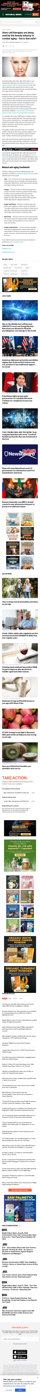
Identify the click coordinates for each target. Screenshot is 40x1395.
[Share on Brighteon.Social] (3, 46)
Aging (9, 29)
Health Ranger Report (10, 1225)
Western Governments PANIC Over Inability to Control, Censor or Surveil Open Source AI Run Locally (20, 1264)
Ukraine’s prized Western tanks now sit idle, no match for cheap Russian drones (17, 1072)
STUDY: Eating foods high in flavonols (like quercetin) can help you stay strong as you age (19, 734)
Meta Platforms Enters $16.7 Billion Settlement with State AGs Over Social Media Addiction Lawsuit (18, 1029)
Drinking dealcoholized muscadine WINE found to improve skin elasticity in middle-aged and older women (19, 669)
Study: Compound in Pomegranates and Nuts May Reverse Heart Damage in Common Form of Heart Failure (18, 1161)
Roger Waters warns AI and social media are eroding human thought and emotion (19, 1021)
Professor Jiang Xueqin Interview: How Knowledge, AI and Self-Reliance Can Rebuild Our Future (19, 1300)
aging (7, 50)
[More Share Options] (13, 46)
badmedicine (25, 50)
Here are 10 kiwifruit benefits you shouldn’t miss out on (16, 767)
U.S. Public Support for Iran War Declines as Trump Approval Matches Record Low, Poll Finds (19, 1139)
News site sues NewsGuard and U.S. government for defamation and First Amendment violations (18, 470)
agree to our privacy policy (16, 1386)
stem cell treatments (11, 274)
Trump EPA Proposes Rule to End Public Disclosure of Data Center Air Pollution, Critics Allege (19, 1102)
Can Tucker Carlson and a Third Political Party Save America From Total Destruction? (19, 1276)
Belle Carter (13, 321)
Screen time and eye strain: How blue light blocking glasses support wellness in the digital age (19, 1169)
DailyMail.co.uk (6, 248)
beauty (4, 51)
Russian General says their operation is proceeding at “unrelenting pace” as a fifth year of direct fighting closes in (19, 1013)
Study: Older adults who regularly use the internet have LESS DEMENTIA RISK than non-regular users (20, 635)
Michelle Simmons (15, 42)
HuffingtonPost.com (8, 252)
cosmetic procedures (12, 51)
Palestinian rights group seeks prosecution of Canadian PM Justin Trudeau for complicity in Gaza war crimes (17, 399)
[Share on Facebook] (7, 46)
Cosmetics (23, 51)
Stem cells (12, 52)
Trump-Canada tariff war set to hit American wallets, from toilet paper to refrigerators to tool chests (18, 1124)
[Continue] (36, 1339)
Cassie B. (12, 393)
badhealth (18, 50)
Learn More (8, 1390)
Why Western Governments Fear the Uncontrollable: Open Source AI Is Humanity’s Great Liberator (17, 1094)
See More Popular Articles (20, 1190)
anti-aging (12, 50)
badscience (33, 50)
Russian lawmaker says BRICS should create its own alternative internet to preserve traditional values (18, 504)
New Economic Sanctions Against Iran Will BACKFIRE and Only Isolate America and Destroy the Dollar (18, 1313)
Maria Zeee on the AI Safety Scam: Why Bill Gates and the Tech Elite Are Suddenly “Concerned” (18, 1146)
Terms (16, 1366)
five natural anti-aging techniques (24, 173)
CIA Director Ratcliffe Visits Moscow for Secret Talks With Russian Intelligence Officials (18, 1005)
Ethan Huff (13, 357)
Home (4, 29)
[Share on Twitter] (10, 46)
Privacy (11, 1366)
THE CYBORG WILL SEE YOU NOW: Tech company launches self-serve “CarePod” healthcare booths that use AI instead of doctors (19, 435)
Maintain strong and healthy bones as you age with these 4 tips (18, 702)
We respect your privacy (20, 1343)
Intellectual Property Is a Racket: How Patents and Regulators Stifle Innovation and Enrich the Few (19, 1109)
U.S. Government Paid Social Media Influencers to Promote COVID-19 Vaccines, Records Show (18, 1116)
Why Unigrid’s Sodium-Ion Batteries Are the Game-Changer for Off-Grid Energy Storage (19, 1037)
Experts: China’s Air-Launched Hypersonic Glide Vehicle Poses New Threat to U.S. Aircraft (18, 1065)
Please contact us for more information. (14, 812)
